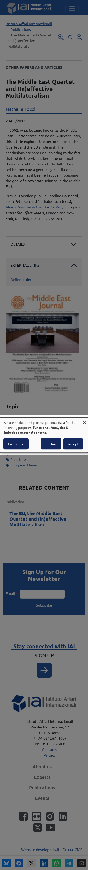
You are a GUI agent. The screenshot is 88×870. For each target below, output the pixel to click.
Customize (16, 444)
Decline (51, 444)
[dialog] (44, 435)
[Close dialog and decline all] (84, 420)
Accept (73, 444)
